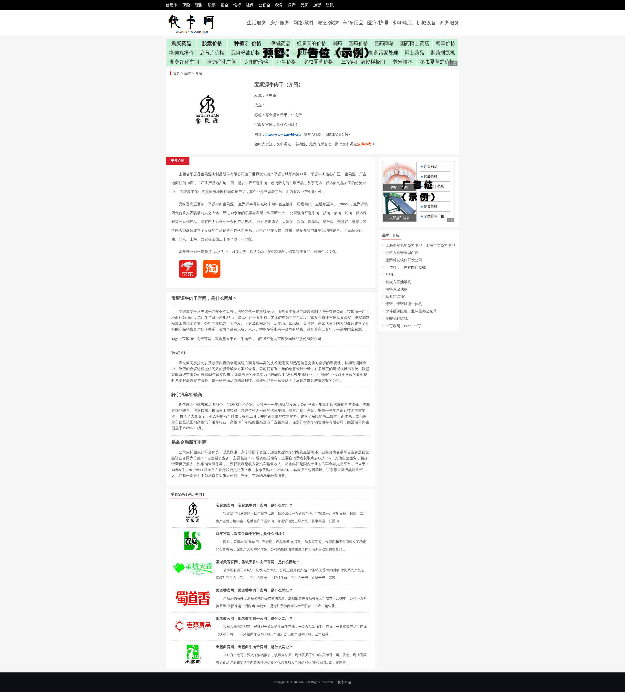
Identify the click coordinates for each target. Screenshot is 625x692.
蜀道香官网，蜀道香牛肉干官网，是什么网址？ (254, 590)
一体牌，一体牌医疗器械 (405, 267)
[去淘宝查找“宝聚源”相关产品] (214, 277)
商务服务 (449, 22)
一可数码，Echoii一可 (403, 326)
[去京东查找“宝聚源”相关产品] (190, 277)
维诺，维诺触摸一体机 (403, 304)
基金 (224, 5)
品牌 (304, 5)
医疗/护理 (377, 22)
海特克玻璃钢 (396, 289)
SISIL (389, 275)
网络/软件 (303, 22)
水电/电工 (402, 22)
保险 (186, 5)
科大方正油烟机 (398, 282)
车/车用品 (353, 22)
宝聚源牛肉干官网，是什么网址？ (204, 298)
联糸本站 (344, 682)
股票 (212, 5)
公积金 (264, 5)
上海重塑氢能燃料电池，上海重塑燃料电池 (420, 245)
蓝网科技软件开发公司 (403, 260)
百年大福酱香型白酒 (401, 253)
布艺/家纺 (328, 22)
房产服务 (280, 22)
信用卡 (171, 5)
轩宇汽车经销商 (186, 394)
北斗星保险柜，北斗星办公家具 (411, 311)
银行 (237, 5)
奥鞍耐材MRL (396, 319)
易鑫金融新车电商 (189, 442)
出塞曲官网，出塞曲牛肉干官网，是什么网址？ (254, 647)
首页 (176, 73)
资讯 (330, 5)
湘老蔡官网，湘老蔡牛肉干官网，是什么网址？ (254, 619)
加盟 (317, 5)
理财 (199, 5)
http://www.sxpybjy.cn (283, 134)
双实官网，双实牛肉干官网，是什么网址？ (250, 534)
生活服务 (256, 22)
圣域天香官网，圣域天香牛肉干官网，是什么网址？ (258, 562)
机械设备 (426, 22)
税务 (279, 5)
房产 (292, 5)
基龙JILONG (395, 297)
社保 (250, 5)
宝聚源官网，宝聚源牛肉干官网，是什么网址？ (254, 505)
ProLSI (178, 353)
